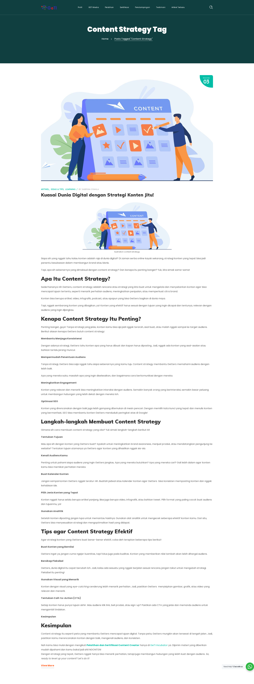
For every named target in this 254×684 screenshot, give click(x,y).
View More (47, 665)
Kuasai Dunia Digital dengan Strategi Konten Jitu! (97, 195)
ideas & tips (57, 189)
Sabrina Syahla (90, 189)
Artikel (45, 189)
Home (105, 39)
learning (70, 189)
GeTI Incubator (159, 645)
